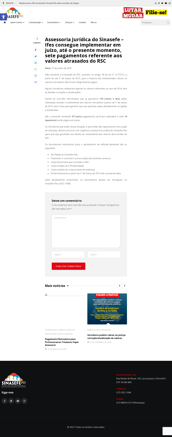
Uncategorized (65, 334)
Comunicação (35, 22)
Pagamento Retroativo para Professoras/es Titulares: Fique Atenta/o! (62, 342)
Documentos (53, 22)
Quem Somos (16, 22)
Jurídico (62, 330)
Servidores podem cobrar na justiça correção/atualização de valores (106, 336)
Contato (82, 22)
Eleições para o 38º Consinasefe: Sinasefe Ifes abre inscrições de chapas (49, 3)
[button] (3, 16)
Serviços (68, 22)
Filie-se (94, 22)
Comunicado (51, 330)
